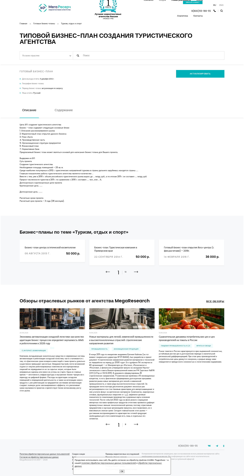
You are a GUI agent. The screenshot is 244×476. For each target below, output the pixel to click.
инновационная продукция (126, 349)
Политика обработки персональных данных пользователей (44, 454)
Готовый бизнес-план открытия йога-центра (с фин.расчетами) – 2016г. (189, 249)
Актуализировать (200, 74)
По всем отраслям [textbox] (30, 55)
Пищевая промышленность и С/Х (175, 346)
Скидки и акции (78, 454)
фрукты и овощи (203, 346)
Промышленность (99, 349)
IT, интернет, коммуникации (34, 351)
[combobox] (46, 55)
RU (214, 5)
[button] (136, 274)
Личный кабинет (193, 2)
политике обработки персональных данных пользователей (108, 463)
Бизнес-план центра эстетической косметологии (50, 247)
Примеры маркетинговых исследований (122, 454)
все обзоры (215, 301)
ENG (221, 5)
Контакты (198, 15)
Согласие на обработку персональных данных (39, 457)
